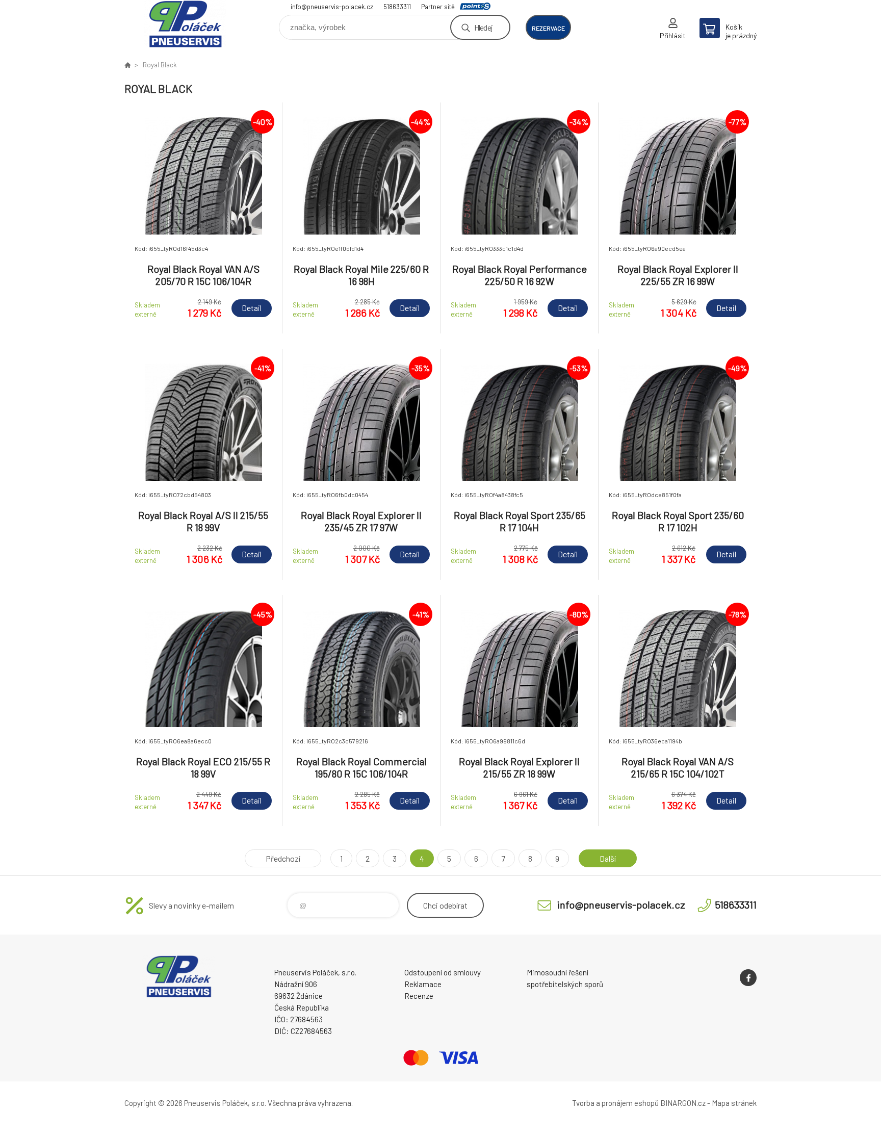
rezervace (548, 28)
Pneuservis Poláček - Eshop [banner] (185, 23)
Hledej (483, 27)
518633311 (397, 7)
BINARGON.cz (683, 1102)
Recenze (418, 995)
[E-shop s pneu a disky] (127, 65)
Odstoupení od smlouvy (442, 972)
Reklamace (423, 984)
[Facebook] (748, 977)
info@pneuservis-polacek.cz (332, 7)
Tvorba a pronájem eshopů (615, 1102)
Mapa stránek (734, 1102)
